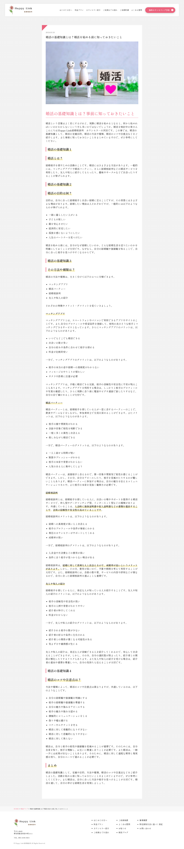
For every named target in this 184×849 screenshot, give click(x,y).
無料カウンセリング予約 (159, 10)
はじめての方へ (66, 10)
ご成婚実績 (124, 10)
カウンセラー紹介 (93, 10)
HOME (16, 809)
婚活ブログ (24, 809)
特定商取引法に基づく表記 (151, 824)
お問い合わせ (145, 828)
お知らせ (122, 828)
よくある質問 (136, 10)
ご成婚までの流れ (110, 10)
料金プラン (79, 10)
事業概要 (143, 820)
